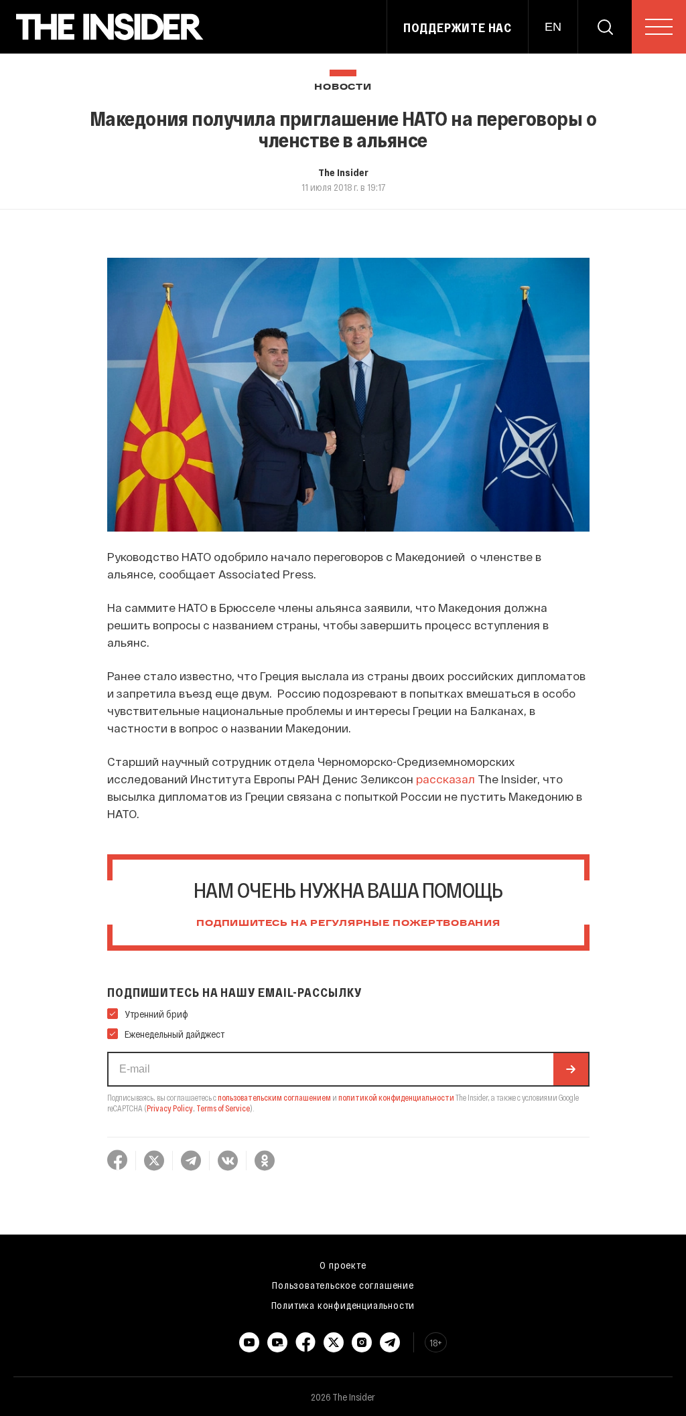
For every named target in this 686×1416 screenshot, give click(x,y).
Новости (342, 87)
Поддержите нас (457, 27)
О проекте (343, 1265)
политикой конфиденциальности (396, 1097)
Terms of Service (223, 1108)
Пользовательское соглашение (343, 1285)
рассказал (445, 778)
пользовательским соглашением (274, 1097)
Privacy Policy (170, 1108)
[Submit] (570, 1069)
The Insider (343, 172)
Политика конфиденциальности (343, 1305)
